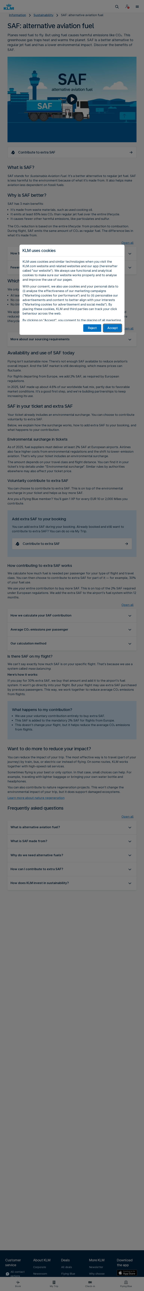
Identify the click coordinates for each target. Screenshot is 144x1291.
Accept (112, 328)
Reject (92, 328)
